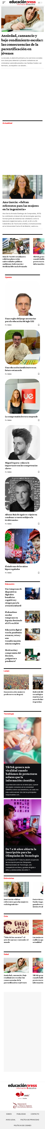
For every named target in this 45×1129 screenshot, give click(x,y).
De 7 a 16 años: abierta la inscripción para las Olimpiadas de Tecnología (22, 852)
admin (9, 325)
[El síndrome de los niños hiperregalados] (22, 546)
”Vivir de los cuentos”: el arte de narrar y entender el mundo (16, 939)
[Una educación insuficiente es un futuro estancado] (22, 347)
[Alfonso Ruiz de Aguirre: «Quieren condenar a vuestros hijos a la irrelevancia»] (22, 494)
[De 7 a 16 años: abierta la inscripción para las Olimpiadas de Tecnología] (22, 822)
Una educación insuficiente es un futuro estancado (20, 368)
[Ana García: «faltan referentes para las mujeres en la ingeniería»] (22, 187)
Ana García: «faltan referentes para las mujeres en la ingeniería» (20, 205)
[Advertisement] (22, 94)
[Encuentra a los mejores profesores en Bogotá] (16, 682)
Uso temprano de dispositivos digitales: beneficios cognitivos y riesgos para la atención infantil (13, 597)
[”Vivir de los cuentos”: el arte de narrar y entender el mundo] (16, 927)
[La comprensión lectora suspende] (22, 396)
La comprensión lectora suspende (21, 416)
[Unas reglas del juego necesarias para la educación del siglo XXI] (22, 298)
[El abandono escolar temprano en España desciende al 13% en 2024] (32, 617)
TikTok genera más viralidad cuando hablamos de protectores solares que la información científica (21, 773)
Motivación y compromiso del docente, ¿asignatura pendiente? (13, 655)
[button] (4, 3)
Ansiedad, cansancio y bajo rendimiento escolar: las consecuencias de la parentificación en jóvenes (22, 44)
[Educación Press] (22, 2)
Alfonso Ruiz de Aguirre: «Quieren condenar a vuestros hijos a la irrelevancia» (21, 517)
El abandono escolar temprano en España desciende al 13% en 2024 (13, 617)
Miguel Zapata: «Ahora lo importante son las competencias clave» (21, 466)
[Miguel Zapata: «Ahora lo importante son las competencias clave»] (22, 442)
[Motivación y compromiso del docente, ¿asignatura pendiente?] (32, 655)
